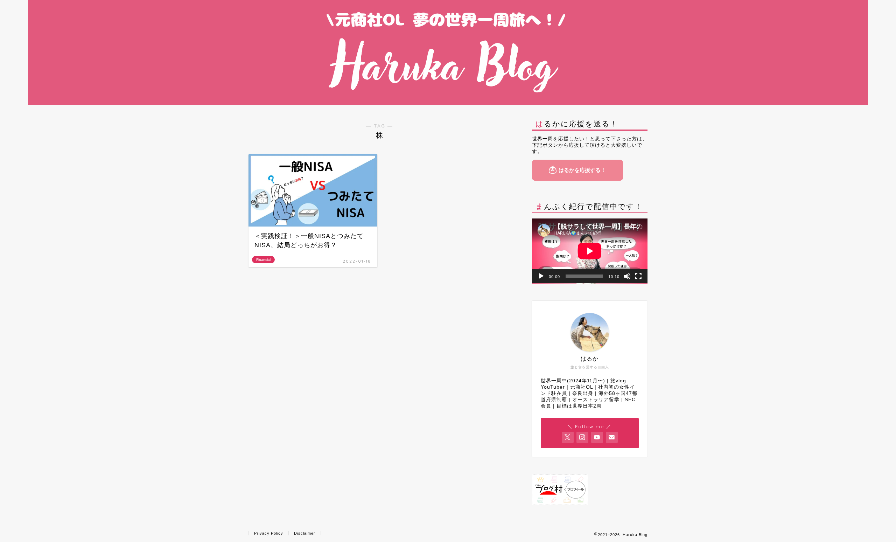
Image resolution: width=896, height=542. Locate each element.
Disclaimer (304, 533)
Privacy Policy (268, 533)
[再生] (541, 276)
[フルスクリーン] (638, 276)
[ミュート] (627, 276)
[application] (590, 251)
